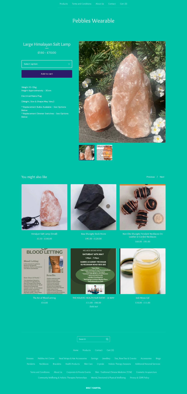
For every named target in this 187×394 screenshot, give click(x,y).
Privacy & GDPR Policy (139, 377)
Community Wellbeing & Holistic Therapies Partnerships (62, 377)
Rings (158, 358)
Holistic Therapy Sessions (119, 364)
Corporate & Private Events (79, 372)
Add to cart (47, 73)
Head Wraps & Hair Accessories (73, 358)
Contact (112, 3)
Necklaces (43, 364)
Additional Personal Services (147, 364)
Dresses (30, 358)
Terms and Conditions (81, 3)
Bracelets (57, 364)
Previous (151, 177)
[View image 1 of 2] (86, 152)
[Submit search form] (107, 339)
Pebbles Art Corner (46, 358)
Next (162, 177)
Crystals (100, 364)
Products (64, 3)
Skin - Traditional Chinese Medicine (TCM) (113, 372)
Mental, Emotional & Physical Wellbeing (108, 377)
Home (75, 350)
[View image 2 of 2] (104, 152)
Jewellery (106, 358)
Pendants (31, 364)
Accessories (146, 358)
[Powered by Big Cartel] (93, 388)
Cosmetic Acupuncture (146, 372)
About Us (100, 3)
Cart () (123, 3)
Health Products (73, 364)
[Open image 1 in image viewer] (122, 92)
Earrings (94, 358)
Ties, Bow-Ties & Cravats (125, 358)
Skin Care (88, 364)
